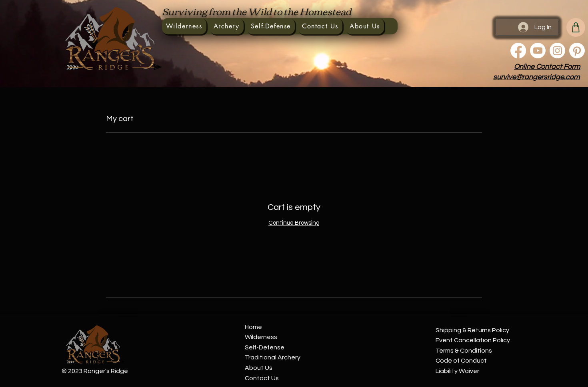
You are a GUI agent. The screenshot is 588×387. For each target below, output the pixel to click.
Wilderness (261, 337)
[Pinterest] (577, 50)
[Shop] (575, 27)
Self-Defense (264, 347)
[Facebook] (518, 50)
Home (253, 327)
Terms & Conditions (464, 350)
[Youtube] (538, 50)
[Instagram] (557, 50)
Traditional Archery (272, 357)
